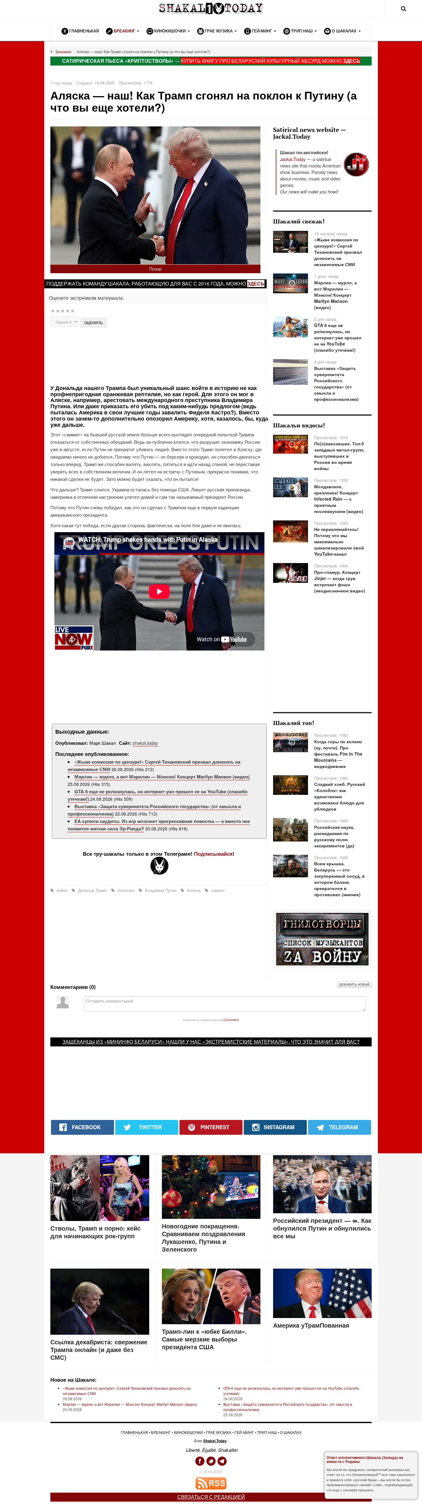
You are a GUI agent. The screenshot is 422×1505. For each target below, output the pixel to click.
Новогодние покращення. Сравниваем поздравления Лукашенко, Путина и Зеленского (203, 1237)
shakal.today (145, 743)
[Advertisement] (159, 355)
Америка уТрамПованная (311, 1325)
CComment (231, 1019)
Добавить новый (354, 984)
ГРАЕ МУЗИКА (218, 1432)
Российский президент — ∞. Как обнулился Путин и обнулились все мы (322, 1228)
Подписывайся (213, 853)
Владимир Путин (161, 890)
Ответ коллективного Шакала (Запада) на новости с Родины (365, 1459)
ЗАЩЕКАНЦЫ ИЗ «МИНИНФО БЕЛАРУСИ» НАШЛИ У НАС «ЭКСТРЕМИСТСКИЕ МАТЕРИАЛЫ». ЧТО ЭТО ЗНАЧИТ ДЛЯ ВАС (209, 1041)
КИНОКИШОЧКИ (188, 1432)
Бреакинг (64, 51)
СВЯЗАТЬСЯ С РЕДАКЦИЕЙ (211, 1496)
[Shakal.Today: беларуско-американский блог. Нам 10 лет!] (211, 8)
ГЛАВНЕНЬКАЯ (134, 1432)
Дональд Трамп (92, 890)
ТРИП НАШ (267, 1432)
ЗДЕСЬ (351, 60)
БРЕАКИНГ (161, 1432)
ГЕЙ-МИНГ (244, 1432)
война (62, 890)
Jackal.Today (293, 159)
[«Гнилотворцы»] (322, 938)
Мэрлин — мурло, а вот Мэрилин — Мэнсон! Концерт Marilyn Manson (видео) (162, 776)
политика (126, 890)
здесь (255, 283)
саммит (217, 890)
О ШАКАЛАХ (291, 1432)
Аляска (194, 890)
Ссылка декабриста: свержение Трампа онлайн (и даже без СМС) (98, 1349)
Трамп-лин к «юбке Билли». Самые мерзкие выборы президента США (204, 1339)
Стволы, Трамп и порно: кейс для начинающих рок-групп (95, 1231)
